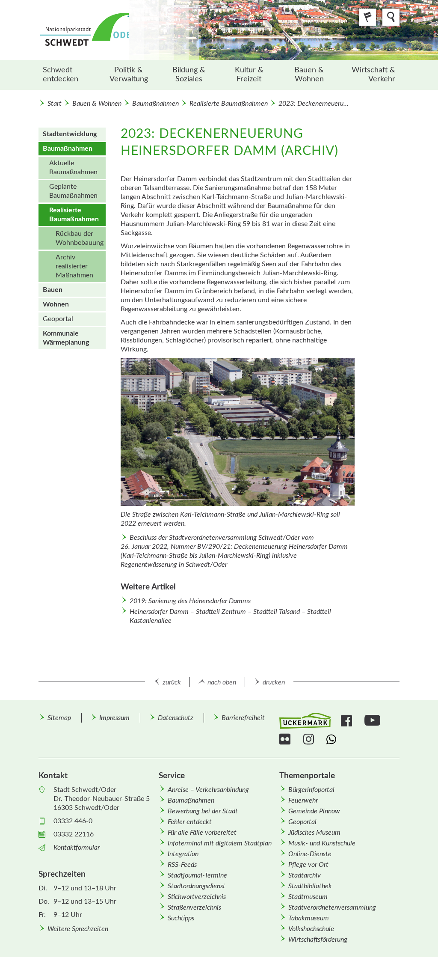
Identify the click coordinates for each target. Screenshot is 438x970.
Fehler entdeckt (190, 821)
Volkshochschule (311, 928)
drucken (274, 682)
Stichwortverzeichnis (197, 896)
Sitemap (59, 717)
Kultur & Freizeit (249, 74)
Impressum (114, 717)
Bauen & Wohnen (309, 74)
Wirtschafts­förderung (317, 939)
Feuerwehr (303, 800)
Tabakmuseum (308, 918)
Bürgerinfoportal (311, 789)
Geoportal (58, 318)
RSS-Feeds (182, 864)
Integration (183, 854)
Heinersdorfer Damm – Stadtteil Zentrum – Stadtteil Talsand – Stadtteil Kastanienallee (230, 616)
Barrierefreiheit (243, 717)
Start (54, 103)
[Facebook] (347, 720)
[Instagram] (309, 739)
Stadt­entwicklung (70, 134)
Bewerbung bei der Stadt (203, 811)
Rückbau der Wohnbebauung (80, 238)
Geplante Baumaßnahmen (73, 191)
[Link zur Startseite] (118, 30)
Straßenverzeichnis (194, 907)
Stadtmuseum (308, 896)
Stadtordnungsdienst (196, 886)
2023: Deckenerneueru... (313, 103)
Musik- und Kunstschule (321, 843)
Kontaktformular (76, 847)
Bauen (52, 289)
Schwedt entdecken (60, 74)
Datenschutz (175, 717)
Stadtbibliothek (310, 886)
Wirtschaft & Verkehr (373, 74)
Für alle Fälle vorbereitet (202, 832)
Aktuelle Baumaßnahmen (73, 168)
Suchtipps (181, 918)
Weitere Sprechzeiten (77, 928)
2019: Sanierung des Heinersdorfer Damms (190, 601)
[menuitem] (68, 75)
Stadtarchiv (304, 875)
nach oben (221, 682)
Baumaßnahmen (155, 103)
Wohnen (56, 304)
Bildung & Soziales (188, 74)
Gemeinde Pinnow (314, 811)
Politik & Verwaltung (129, 74)
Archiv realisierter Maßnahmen (74, 266)
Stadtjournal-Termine (197, 875)
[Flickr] (286, 739)
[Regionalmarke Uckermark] (305, 721)
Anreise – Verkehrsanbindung (208, 789)
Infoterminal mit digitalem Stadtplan (220, 843)
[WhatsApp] (333, 739)
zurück (172, 682)
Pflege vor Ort (308, 864)
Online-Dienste (309, 854)
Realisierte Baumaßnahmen (228, 103)
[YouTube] (373, 720)
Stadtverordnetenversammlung (332, 907)
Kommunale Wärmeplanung (66, 338)
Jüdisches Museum (314, 832)
